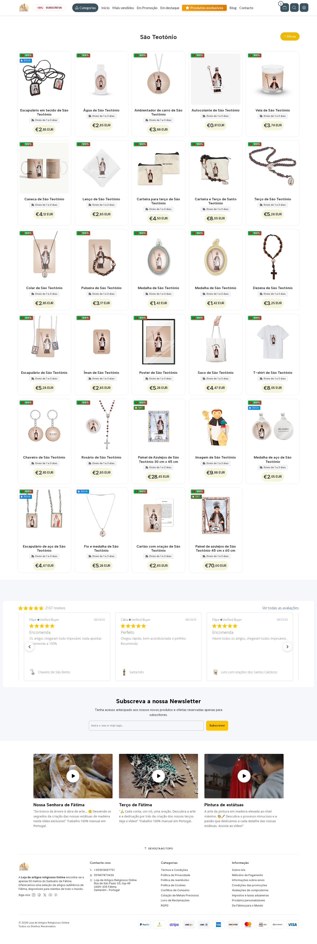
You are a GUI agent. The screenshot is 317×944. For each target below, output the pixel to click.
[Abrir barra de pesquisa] (294, 7)
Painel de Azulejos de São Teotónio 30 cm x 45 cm (158, 459)
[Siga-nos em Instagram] (34, 895)
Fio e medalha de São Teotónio (101, 548)
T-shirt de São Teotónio (272, 373)
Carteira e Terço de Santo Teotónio (216, 201)
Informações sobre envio (248, 880)
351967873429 (104, 875)
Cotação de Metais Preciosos (180, 895)
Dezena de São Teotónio (273, 288)
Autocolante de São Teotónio (216, 110)
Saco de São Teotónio (216, 373)
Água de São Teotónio (101, 110)
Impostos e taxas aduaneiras (250, 895)
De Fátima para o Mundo (247, 905)
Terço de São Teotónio (272, 199)
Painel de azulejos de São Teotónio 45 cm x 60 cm (215, 548)
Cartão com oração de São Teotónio (158, 548)
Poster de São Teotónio (158, 373)
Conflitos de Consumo (175, 890)
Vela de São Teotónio (273, 110)
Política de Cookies (173, 885)
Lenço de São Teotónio (101, 199)
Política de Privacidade (175, 875)
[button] (85, 7)
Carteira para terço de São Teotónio (158, 201)
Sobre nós (238, 870)
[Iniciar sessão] (304, 7)
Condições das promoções (249, 885)
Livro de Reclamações (175, 900)
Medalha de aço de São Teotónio (273, 459)
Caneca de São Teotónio (44, 199)
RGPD (164, 905)
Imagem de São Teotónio (215, 457)
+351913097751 (104, 870)
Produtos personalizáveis (248, 900)
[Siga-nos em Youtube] (50, 895)
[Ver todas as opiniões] (158, 607)
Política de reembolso (175, 880)
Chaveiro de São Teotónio (44, 457)
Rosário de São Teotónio (101, 457)
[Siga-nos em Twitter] (45, 895)
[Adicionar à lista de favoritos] (65, 78)
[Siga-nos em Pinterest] (56, 895)
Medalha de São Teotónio (158, 288)
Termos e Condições (174, 870)
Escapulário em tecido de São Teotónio (44, 112)
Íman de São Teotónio (101, 373)
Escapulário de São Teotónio (44, 373)
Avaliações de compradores (250, 890)
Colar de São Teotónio (44, 288)
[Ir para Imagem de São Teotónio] (215, 425)
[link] (67, 672)
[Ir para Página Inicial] (24, 7)
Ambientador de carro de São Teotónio (158, 112)
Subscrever (217, 725)
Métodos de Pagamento (247, 875)
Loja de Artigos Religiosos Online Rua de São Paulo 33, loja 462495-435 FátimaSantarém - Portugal (115, 885)
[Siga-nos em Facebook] (39, 895)
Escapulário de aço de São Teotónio (44, 548)
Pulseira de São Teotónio (101, 288)
